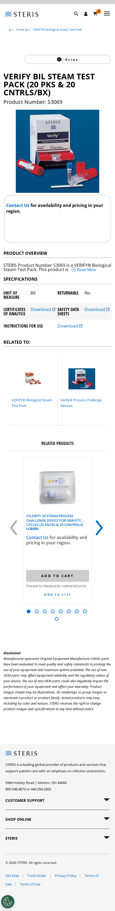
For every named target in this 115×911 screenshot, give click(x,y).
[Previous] (14, 530)
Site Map (12, 875)
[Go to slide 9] (57, 619)
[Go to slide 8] (85, 611)
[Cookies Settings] (7, 901)
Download (41, 309)
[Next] (100, 530)
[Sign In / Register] (86, 14)
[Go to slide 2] (37, 611)
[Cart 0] (95, 13)
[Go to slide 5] (61, 611)
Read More (86, 269)
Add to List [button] (57, 594)
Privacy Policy (65, 875)
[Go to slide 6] (69, 611)
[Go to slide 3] (45, 611)
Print (71, 59)
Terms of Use (30, 884)
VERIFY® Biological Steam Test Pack (57, 29)
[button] (79, 20)
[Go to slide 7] (77, 611)
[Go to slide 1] (28, 611)
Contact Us (18, 205)
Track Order (37, 875)
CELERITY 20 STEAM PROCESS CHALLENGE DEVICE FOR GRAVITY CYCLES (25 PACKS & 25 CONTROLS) (54, 520)
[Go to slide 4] (53, 611)
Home (20, 29)
